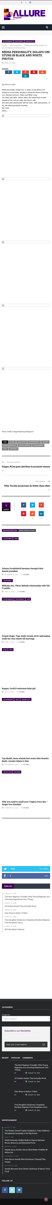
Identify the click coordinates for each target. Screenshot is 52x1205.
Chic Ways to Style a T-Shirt (26, 1091)
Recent (5, 1058)
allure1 (26, 764)
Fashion (45, 442)
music (5, 649)
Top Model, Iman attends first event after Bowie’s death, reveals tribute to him (25, 759)
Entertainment (19, 41)
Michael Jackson (24, 445)
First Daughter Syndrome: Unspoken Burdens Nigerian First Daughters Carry (31, 1105)
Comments (28, 1058)
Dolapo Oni (21, 442)
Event (17, 699)
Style (5, 449)
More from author (27, 530)
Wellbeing (17, 772)
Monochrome (38, 445)
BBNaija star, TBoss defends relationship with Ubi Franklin (26, 587)
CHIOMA (26, 574)
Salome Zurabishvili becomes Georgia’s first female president (22, 569)
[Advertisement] (26, 843)
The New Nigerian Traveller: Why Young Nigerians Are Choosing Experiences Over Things (23, 32)
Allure (12, 442)
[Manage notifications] (46, 1199)
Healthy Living (7, 772)
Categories (6, 1015)
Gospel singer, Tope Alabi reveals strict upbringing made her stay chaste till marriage (26, 637)
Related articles (10, 530)
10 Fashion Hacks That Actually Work (30, 1078)
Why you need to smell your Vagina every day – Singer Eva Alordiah (25, 803)
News (16, 538)
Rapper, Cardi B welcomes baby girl (19, 688)
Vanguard (13, 449)
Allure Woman (7, 538)
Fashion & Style (29, 41)
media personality (9, 445)
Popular (15, 1058)
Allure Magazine (7, 41)
